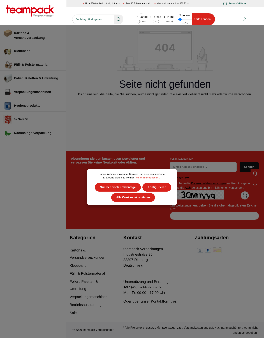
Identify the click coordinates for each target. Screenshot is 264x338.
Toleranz (184, 15)
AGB (188, 187)
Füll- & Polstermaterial (87, 273)
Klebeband (78, 265)
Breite (157, 16)
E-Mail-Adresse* (181, 159)
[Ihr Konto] (244, 19)
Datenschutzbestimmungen (208, 183)
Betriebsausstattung (85, 305)
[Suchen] (118, 19)
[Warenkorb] (253, 19)
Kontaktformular (163, 301)
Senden (249, 166)
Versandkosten (193, 327)
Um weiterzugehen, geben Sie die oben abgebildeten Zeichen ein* (214, 207)
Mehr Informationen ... (148, 177)
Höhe (170, 16)
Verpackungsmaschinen (89, 297)
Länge (144, 16)
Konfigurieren (156, 187)
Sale (73, 313)
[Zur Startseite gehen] (27, 12)
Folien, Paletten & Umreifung (84, 285)
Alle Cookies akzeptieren (133, 197)
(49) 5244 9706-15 (146, 287)
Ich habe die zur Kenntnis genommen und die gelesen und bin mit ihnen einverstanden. (216, 185)
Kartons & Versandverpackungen (87, 254)
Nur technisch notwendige (118, 187)
